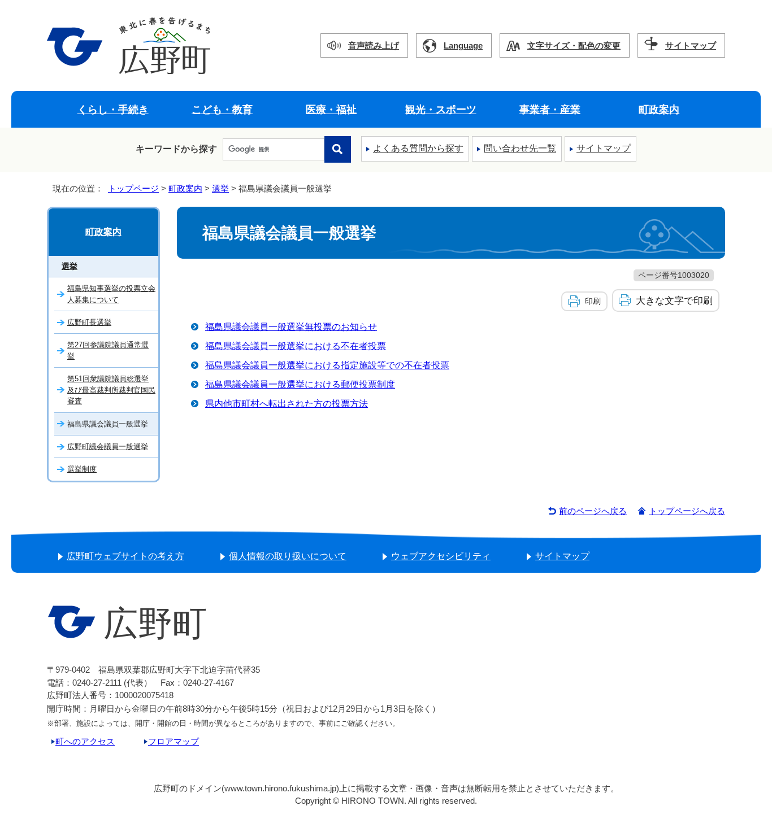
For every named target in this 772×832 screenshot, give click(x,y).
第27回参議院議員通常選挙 (108, 350)
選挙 (220, 188)
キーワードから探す (176, 149)
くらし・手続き (113, 109)
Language (463, 45)
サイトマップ (690, 45)
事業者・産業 (549, 109)
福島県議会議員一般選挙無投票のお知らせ (291, 327)
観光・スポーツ (440, 109)
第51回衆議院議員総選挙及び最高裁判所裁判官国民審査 (111, 389)
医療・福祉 (331, 109)
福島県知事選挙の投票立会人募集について (111, 293)
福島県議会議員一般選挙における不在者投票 (295, 346)
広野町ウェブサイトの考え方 (125, 556)
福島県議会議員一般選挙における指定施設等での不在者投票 (327, 365)
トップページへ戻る (687, 511)
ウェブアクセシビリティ (441, 556)
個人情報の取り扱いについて (287, 556)
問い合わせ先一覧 (520, 148)
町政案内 (659, 109)
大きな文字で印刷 (674, 300)
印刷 (593, 301)
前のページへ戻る (593, 511)
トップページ (133, 188)
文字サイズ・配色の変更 (574, 45)
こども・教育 (222, 109)
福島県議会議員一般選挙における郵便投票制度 (300, 384)
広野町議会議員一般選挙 (107, 446)
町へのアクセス (85, 741)
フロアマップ (173, 741)
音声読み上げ (373, 45)
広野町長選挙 (89, 322)
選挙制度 (82, 469)
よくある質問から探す (418, 148)
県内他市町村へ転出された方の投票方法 (286, 403)
